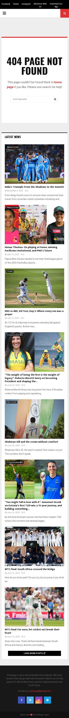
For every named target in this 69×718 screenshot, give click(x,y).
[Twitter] (30, 700)
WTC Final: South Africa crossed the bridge (30, 569)
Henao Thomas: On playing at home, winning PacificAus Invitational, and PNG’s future (31, 249)
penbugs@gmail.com (40, 691)
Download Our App (56, 5)
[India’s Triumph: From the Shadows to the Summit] (34, 164)
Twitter (16, 4)
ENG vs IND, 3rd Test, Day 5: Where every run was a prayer (34, 313)
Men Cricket (11, 402)
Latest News (13, 137)
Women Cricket (13, 147)
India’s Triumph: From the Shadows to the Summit (34, 187)
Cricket (10, 271)
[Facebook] (21, 700)
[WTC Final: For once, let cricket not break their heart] (34, 607)
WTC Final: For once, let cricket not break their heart (32, 631)
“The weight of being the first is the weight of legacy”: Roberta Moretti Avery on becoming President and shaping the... (32, 378)
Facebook (6, 4)
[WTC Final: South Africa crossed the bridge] (34, 546)
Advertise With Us (40, 5)
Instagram (26, 4)
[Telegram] (47, 700)
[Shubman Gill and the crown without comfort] (34, 419)
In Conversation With (15, 335)
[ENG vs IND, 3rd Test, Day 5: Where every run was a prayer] (34, 288)
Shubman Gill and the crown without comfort (31, 442)
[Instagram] (38, 700)
